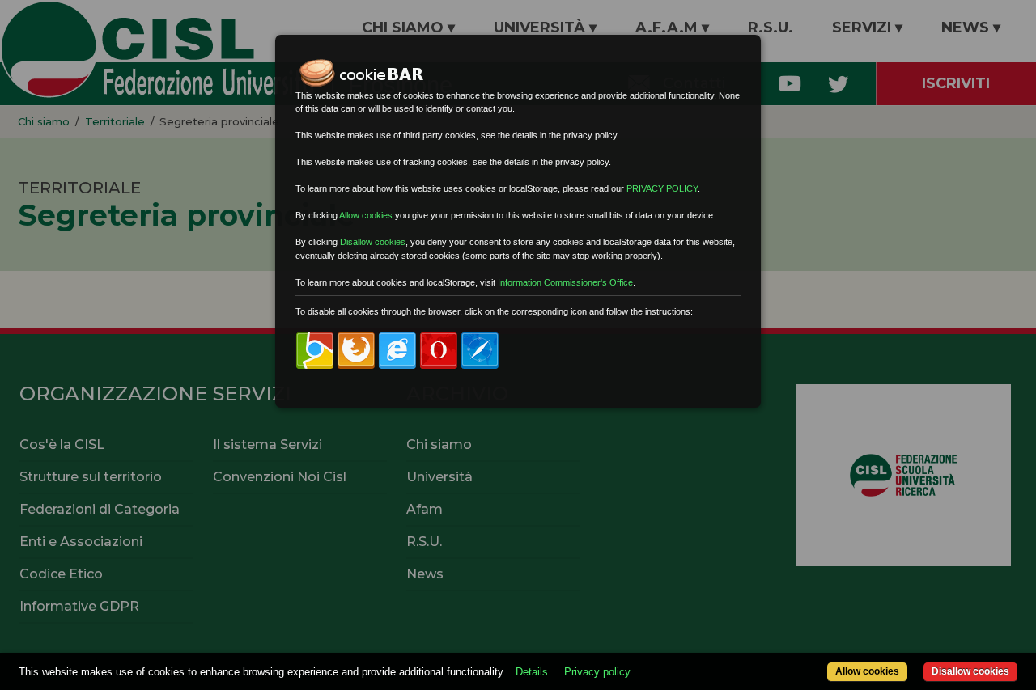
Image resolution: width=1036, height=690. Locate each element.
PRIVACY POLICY (662, 188)
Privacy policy (597, 672)
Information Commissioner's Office (565, 282)
